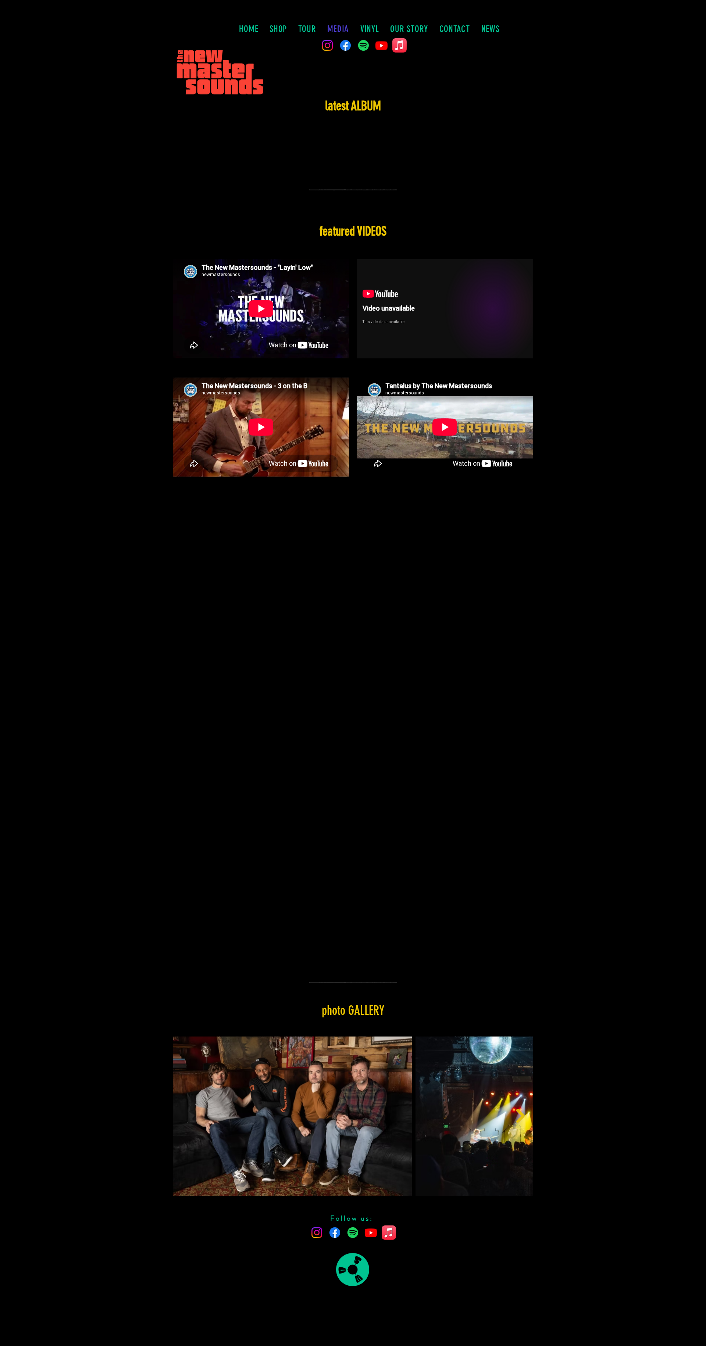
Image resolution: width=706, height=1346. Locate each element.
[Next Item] (520, 1116)
